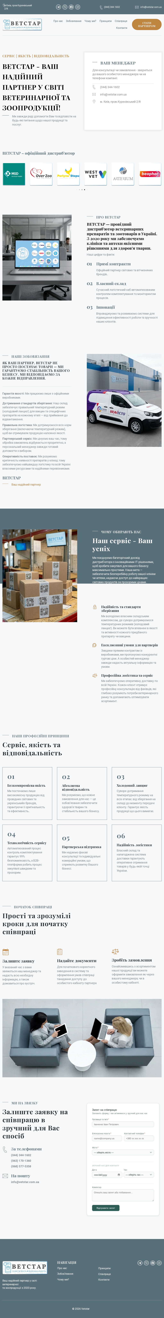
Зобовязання (73, 21)
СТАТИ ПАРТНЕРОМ (146, 24)
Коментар (96, 1187)
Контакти (121, 27)
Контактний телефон (134, 1133)
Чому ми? (90, 21)
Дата (94, 1170)
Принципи (105, 21)
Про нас (58, 21)
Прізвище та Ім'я (100, 1119)
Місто (95, 1148)
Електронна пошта (101, 1133)
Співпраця (121, 21)
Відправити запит (106, 1208)
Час (125, 1170)
